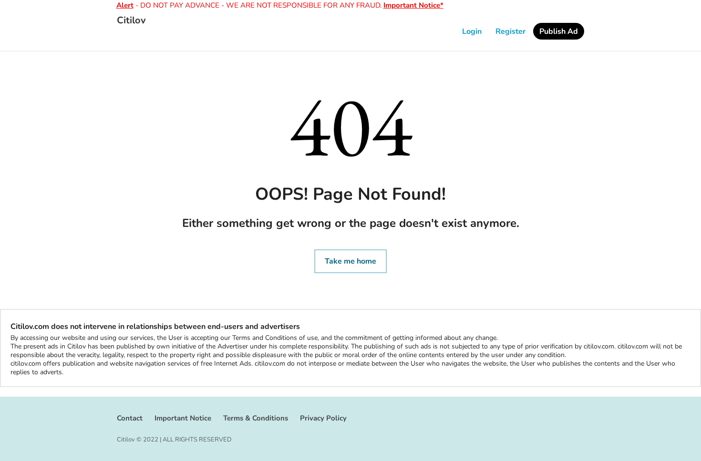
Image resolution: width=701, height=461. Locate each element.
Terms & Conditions (255, 418)
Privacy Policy (323, 418)
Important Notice (183, 418)
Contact (130, 418)
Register (510, 31)
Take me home (350, 261)
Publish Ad (558, 31)
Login (472, 31)
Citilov (131, 20)
